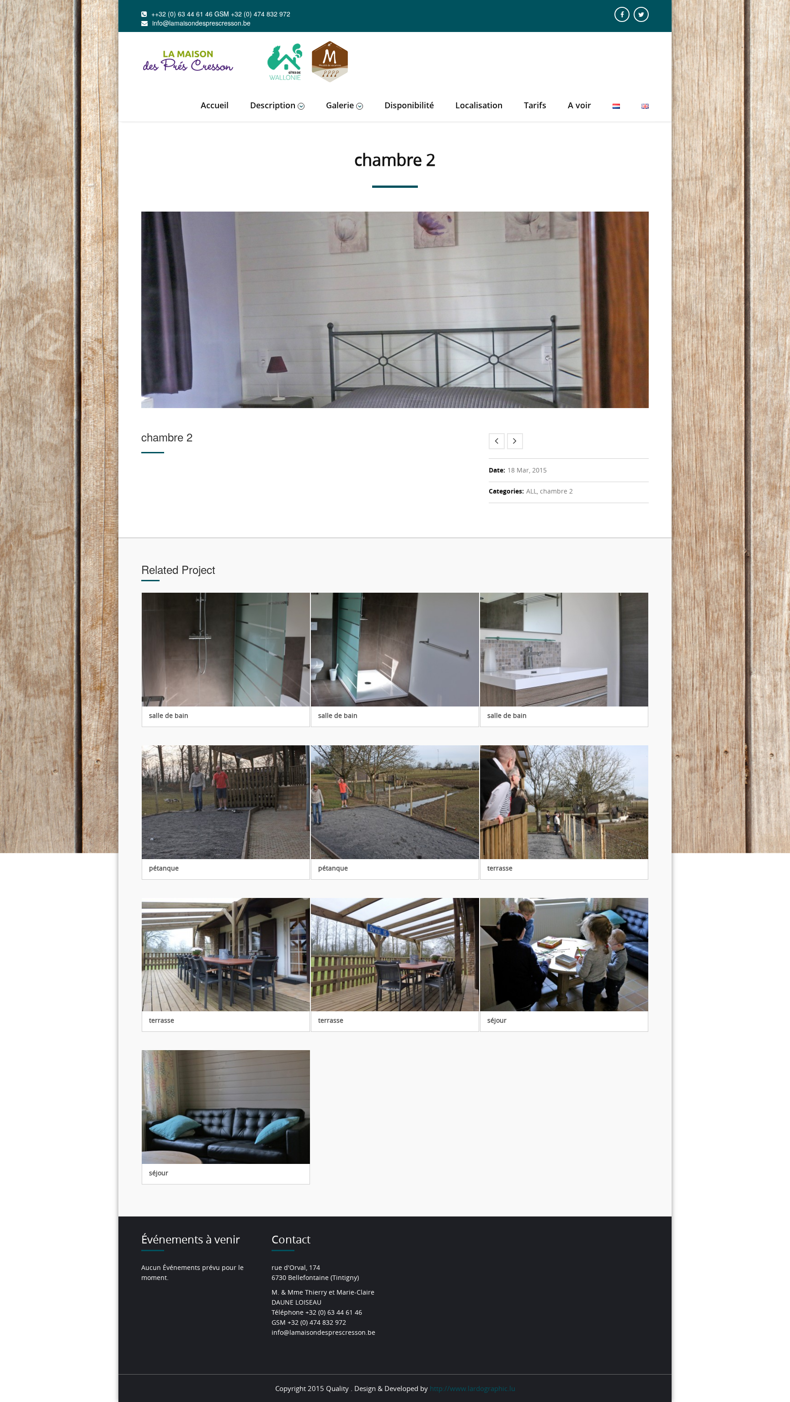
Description (272, 105)
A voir (579, 105)
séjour (497, 1020)
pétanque (164, 868)
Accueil (215, 105)
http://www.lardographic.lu (472, 1388)
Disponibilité (409, 105)
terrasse (499, 868)
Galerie (340, 105)
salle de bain (168, 715)
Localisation (478, 105)
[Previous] (497, 441)
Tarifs (535, 105)
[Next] (515, 441)
